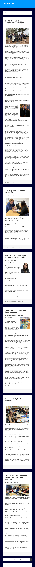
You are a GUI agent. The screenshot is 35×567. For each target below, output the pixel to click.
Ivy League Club (9, 182)
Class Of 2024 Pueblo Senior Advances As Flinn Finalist (15, 256)
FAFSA (20, 390)
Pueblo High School (9, 3)
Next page (31, 559)
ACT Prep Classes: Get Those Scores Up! (15, 191)
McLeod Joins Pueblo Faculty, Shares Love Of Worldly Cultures (16, 477)
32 (20, 559)
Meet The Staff (17, 466)
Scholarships (21, 301)
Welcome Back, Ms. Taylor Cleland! (15, 400)
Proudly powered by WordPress (10, 565)
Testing (16, 247)
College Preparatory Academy (22, 181)
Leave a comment (15, 182)
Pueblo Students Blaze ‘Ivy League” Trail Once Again (15, 22)
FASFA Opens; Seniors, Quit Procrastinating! (15, 311)
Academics (12, 181)
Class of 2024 (16, 181)
